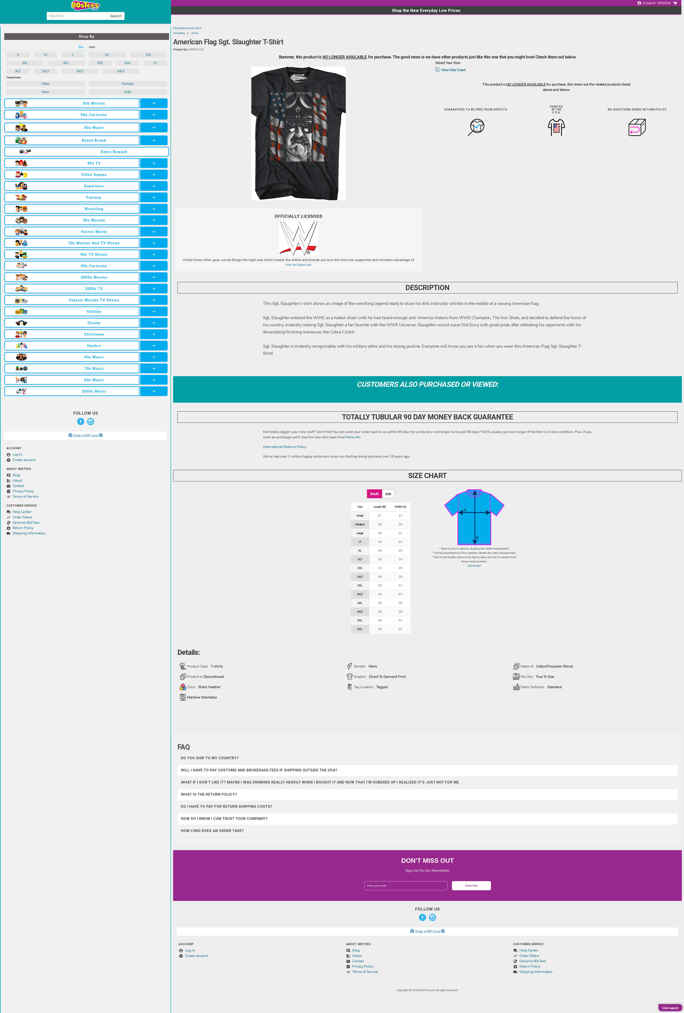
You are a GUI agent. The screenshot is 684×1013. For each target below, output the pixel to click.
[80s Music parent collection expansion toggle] (154, 127)
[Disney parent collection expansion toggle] (154, 323)
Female (128, 83)
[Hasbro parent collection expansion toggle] (154, 345)
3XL (25, 63)
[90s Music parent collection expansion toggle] (154, 357)
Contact (18, 485)
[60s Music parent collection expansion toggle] (154, 380)
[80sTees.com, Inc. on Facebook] (80, 421)
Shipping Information (29, 533)
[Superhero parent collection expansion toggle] (154, 186)
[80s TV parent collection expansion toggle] (154, 163)
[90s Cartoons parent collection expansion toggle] (154, 266)
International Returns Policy (284, 446)
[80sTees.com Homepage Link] (85, 10)
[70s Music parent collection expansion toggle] (154, 368)
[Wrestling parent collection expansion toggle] (154, 209)
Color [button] (92, 47)
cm (388, 493)
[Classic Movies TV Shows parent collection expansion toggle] (154, 300)
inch (374, 493)
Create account (24, 459)
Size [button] (80, 47)
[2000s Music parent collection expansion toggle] (154, 391)
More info (353, 437)
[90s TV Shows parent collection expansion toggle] (154, 254)
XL (107, 54)
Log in (17, 454)
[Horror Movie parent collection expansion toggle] (154, 231)
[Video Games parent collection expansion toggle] (154, 174)
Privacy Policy (23, 491)
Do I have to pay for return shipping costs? (226, 806)
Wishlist (664, 3)
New (45, 91)
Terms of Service (26, 496)
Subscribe (471, 885)
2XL (148, 54)
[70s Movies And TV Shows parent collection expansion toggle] (154, 243)
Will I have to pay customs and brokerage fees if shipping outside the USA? (259, 770)
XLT (18, 71)
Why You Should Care (298, 265)
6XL (128, 63)
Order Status (22, 517)
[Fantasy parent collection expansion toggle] (154, 197)
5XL (100, 63)
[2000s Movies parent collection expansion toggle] (154, 277)
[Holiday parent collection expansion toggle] (154, 311)
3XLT (80, 71)
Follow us (85, 413)
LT (155, 63)
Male (45, 83)
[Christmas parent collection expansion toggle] (154, 334)
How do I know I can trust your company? (224, 818)
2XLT (45, 71)
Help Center (22, 511)
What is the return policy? (209, 794)
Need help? (474, 566)
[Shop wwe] (298, 255)
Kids (128, 91)
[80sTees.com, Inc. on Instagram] (90, 421)
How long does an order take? (212, 831)
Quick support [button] (670, 1008)
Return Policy (23, 527)
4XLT (121, 71)
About (17, 480)
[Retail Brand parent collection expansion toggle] (154, 140)
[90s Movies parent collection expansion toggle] (154, 220)
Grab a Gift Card (85, 435)
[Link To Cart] (675, 3)
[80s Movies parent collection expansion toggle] (154, 103)
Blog (16, 475)
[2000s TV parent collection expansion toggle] (154, 288)
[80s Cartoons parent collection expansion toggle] (154, 115)
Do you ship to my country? (210, 758)
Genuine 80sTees (26, 522)
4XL (66, 63)
